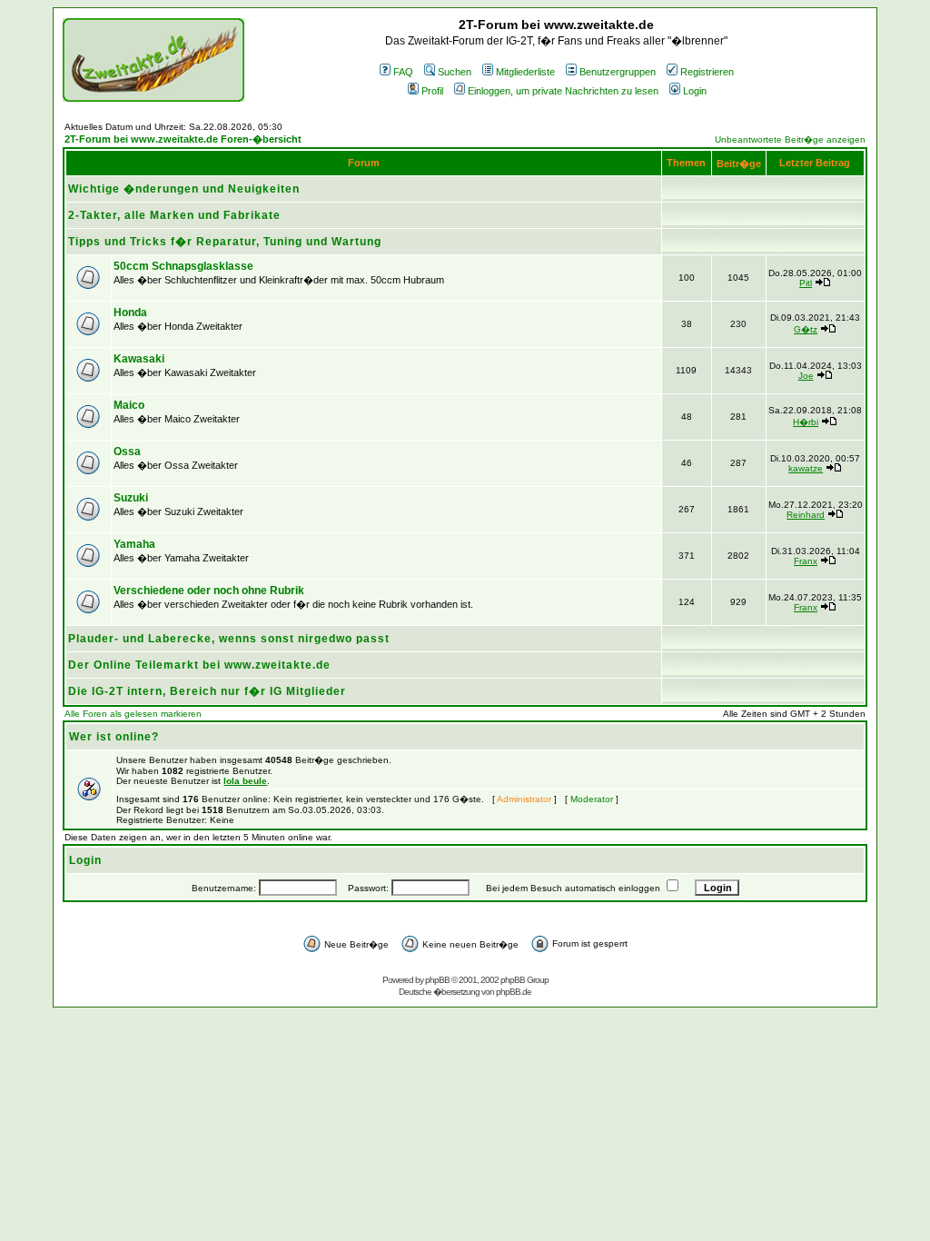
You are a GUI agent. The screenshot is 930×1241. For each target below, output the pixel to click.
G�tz (805, 329)
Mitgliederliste (525, 71)
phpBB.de (513, 992)
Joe (806, 376)
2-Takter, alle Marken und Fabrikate (174, 215)
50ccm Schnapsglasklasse (183, 266)
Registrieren (707, 71)
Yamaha (134, 544)
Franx (805, 561)
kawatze (805, 468)
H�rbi (805, 422)
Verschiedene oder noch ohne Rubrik (209, 590)
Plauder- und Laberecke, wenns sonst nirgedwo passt (229, 638)
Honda (130, 312)
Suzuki (131, 497)
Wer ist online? (114, 736)
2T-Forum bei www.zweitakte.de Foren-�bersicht (183, 139)
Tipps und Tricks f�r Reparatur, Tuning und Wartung (224, 241)
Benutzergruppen (617, 71)
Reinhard (806, 515)
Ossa (127, 451)
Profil (432, 90)
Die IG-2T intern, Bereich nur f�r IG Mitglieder (207, 691)
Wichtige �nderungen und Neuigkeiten (184, 189)
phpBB (437, 980)
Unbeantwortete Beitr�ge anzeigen (790, 139)
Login (695, 90)
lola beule (245, 781)
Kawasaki (139, 358)
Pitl (805, 283)
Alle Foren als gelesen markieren (133, 714)
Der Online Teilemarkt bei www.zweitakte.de (199, 665)
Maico (129, 405)
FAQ (403, 71)
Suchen (454, 71)
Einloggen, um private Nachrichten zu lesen (563, 90)
